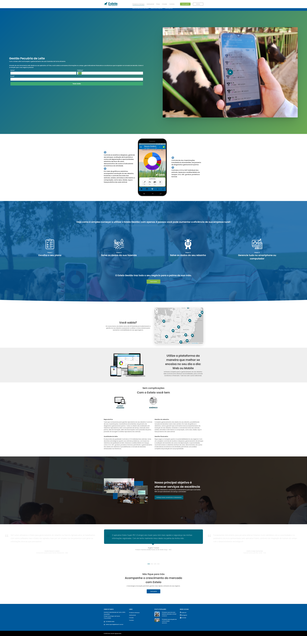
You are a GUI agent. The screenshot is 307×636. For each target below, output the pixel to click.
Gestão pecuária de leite (140, 8)
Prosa (158, 4)
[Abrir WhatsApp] (303, 632)
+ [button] (156, 310)
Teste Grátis (77, 83)
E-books (164, 4)
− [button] (156, 312)
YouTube (183, 617)
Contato (172, 4)
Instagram (184, 615)
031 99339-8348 (110, 621)
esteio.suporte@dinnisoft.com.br (114, 624)
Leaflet (189, 343)
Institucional (150, 4)
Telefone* (80, 70)
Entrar (198, 4)
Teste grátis (185, 4)
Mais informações (156, 8)
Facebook (183, 612)
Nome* (12, 70)
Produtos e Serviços (138, 4)
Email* (12, 76)
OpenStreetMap (195, 343)
